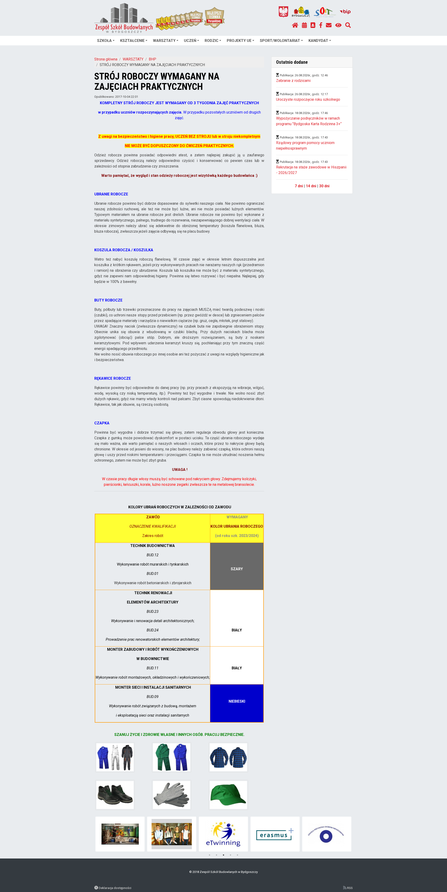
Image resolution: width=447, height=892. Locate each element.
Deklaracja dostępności (115, 888)
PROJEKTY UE (239, 40)
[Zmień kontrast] (338, 25)
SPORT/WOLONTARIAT (280, 40)
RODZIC (211, 40)
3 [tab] (223, 855)
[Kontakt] (328, 25)
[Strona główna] (295, 25)
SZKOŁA (104, 40)
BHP (152, 59)
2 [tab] (216, 855)
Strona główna (105, 59)
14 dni (311, 186)
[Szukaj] (348, 25)
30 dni (324, 186)
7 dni (299, 186)
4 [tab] (230, 855)
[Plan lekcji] (304, 25)
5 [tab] (237, 855)
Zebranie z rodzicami (293, 80)
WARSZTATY (164, 40)
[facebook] (320, 25)
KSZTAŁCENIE (132, 40)
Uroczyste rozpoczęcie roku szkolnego (308, 99)
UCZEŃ (190, 40)
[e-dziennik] (313, 25)
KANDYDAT (318, 40)
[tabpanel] (120, 834)
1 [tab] (209, 855)
